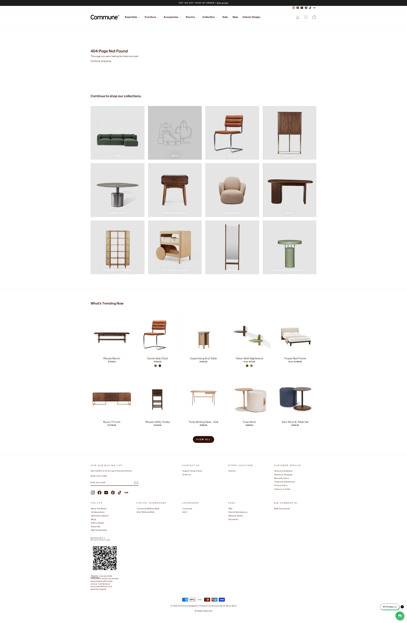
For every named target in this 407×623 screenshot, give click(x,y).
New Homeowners (99, 530)
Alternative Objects (100, 515)
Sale (225, 17)
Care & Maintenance (237, 512)
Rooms (190, 17)
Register (95, 576)
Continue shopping (101, 60)
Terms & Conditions (283, 471)
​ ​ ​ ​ (229, 522)
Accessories (171, 17)
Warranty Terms (281, 478)
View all (203, 439)
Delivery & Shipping (283, 474)
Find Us (231, 471)
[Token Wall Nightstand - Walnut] (247, 365)
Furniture (150, 17)
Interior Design (251, 17)
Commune (187, 508)
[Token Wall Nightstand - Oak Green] (251, 365)
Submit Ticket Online (192, 471)
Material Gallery (235, 515)
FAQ (230, 508)
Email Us (187, 474)
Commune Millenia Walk (148, 508)
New (235, 17)
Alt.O (185, 512)
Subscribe (95, 526)
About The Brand (98, 508)
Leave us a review (282, 489)
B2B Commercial (282, 508)
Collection (208, 17)
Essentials (131, 17)
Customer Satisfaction (284, 481)
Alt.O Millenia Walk (146, 512)
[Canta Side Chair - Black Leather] (159, 365)
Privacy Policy (280, 485)
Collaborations (98, 512)
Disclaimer (233, 519)
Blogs (93, 519)
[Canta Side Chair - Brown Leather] (155, 365)
